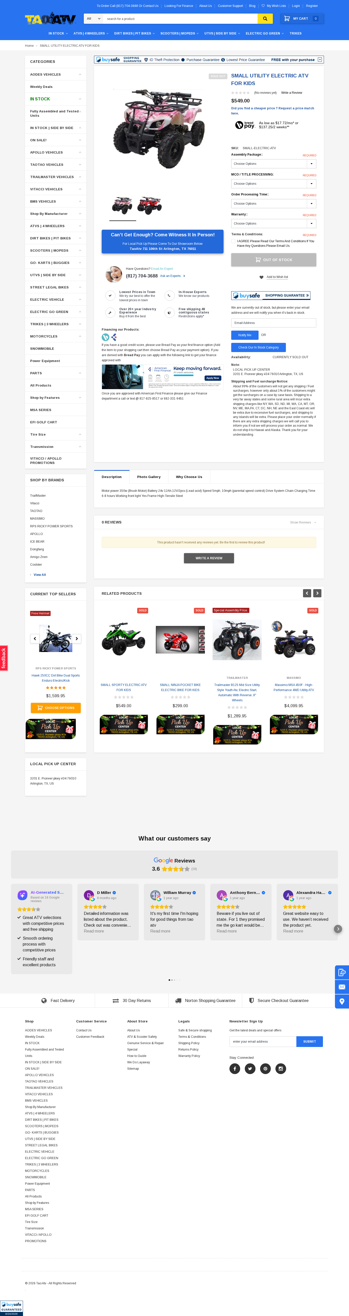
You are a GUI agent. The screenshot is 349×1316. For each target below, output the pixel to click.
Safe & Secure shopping (195, 1030)
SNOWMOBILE (42, 349)
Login (296, 6)
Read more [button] (94, 931)
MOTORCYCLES (43, 336)
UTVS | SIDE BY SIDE (220, 33)
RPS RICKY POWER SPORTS (51, 526)
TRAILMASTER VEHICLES (52, 177)
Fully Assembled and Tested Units (54, 113)
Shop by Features (45, 398)
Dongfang (37, 549)
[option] (163, 130)
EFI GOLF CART (43, 422)
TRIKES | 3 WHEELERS (49, 324)
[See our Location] (342, 1002)
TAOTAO (36, 511)
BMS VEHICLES (43, 201)
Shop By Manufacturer (49, 214)
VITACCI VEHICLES (46, 189)
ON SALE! (38, 140)
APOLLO (36, 534)
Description (112, 477)
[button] (11, 1308)
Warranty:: (273, 215)
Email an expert (162, 269)
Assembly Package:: (273, 155)
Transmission (41, 447)
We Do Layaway (138, 1062)
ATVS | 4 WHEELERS (89, 33)
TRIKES (295, 33)
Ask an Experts (170, 276)
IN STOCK (56, 33)
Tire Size (38, 434)
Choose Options (59, 708)
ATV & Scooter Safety (142, 1037)
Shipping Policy (189, 1043)
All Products (40, 385)
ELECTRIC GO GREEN (263, 33)
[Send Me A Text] (342, 972)
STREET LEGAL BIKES (49, 287)
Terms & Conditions (192, 1037)
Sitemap (133, 1068)
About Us (133, 1030)
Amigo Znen (39, 557)
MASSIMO (37, 518)
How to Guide (136, 1056)
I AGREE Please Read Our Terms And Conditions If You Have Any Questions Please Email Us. (275, 243)
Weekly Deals (41, 87)
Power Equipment (45, 361)
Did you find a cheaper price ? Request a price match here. (272, 111)
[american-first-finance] (114, 337)
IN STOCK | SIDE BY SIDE (51, 128)
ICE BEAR (37, 541)
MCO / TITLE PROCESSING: (273, 175)
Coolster (36, 564)
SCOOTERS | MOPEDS (177, 33)
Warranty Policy (189, 1056)
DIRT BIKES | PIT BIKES (132, 33)
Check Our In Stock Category (258, 347)
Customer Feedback (90, 1037)
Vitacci (34, 503)
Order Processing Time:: (273, 195)
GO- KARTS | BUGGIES (49, 263)
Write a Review (291, 93)
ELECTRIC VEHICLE (47, 299)
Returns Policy (188, 1049)
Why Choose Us (189, 477)
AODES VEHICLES (45, 74)
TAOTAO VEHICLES (46, 165)
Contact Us (83, 1030)
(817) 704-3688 (142, 275)
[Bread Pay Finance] (106, 337)
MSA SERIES (40, 410)
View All (40, 575)
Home (29, 46)
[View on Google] (89, 895)
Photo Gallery (148, 477)
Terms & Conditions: (247, 234)
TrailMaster (38, 495)
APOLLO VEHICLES (46, 152)
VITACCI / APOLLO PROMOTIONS (46, 461)
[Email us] (342, 987)
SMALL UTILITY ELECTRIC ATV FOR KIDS (70, 46)
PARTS (36, 373)
